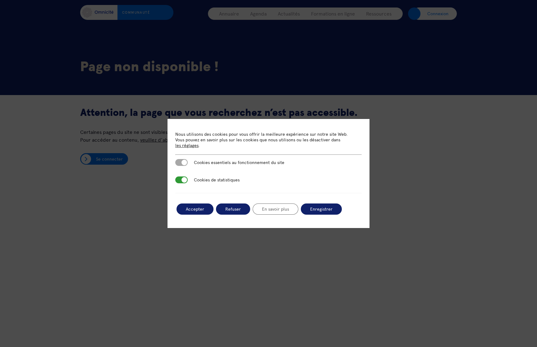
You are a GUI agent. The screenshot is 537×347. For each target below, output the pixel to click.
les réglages (187, 145)
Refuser (233, 209)
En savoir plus (275, 209)
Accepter (195, 209)
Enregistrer (321, 209)
